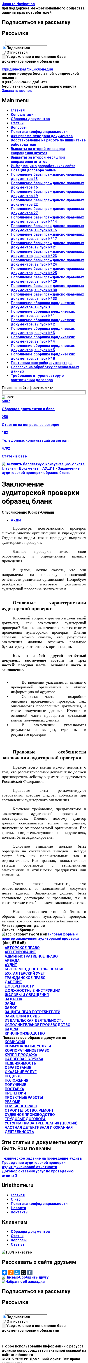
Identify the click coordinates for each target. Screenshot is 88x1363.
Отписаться (17, 52)
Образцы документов (30, 119)
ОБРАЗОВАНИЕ (18, 1067)
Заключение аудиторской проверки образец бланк (41, 470)
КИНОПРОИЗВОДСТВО (25, 1033)
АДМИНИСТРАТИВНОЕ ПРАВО (31, 956)
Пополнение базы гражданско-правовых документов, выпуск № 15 (47, 228)
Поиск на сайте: (16, 388)
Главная (18, 110)
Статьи (17, 123)
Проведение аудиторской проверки (33, 1162)
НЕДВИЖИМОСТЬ (20, 1063)
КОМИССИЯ (15, 1042)
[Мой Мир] (17, 1272)
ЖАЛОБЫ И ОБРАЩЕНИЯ (27, 995)
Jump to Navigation (18, 4)
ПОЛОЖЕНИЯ (16, 1080)
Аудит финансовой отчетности (29, 1167)
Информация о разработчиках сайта (43, 166)
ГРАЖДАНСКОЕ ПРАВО (25, 978)
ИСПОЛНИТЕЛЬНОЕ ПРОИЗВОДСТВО (37, 1025)
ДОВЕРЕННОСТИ (19, 986)
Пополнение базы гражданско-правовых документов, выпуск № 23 (47, 253)
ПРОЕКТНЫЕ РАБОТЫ (24, 1097)
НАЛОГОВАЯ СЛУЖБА (24, 1059)
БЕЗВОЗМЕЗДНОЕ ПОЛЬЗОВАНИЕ (34, 969)
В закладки (35, 1281)
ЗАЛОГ (11, 1008)
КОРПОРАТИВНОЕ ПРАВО (27, 1050)
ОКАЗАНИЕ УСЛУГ (21, 1072)
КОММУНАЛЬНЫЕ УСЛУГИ (28, 1046)
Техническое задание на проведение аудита (42, 1158)
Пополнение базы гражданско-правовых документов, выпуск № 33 (47, 296)
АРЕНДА (12, 960)
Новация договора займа (33, 170)
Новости (18, 1208)
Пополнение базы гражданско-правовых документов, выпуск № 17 (47, 236)
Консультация (23, 114)
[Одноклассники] (11, 1272)
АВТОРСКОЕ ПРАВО (22, 948)
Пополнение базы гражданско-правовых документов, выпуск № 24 (47, 262)
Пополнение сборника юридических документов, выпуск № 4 (43, 339)
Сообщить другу (34, 1277)
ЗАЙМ (10, 1003)
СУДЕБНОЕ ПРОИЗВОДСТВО (30, 1115)
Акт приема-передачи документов (42, 136)
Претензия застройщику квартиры (41, 363)
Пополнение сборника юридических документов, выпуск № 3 (43, 330)
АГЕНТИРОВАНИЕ (20, 952)
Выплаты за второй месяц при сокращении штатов (38, 151)
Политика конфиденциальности (39, 132)
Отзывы (18, 1244)
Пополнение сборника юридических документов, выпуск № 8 (43, 356)
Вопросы (19, 127)
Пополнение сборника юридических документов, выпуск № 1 (43, 313)
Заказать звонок (17, 91)
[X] (23, 1272)
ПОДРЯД (13, 1076)
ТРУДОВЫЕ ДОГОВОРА (25, 1119)
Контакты (19, 1212)
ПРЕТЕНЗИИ (15, 1093)
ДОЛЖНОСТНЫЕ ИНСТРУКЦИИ (32, 990)
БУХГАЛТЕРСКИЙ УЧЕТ (25, 973)
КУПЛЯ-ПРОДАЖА (21, 1055)
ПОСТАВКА (14, 1089)
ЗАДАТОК (13, 999)
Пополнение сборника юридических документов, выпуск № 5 (43, 348)
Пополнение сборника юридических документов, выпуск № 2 (43, 322)
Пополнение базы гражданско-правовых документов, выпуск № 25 (47, 270)
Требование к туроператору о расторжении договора (37, 377)
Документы (29, 468)
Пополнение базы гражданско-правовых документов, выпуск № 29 (47, 279)
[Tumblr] (29, 1272)
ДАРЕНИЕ (13, 982)
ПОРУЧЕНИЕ (15, 1085)
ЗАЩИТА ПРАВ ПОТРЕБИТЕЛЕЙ (32, 1012)
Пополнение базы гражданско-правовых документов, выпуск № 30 (47, 288)
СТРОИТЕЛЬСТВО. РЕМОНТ (29, 1110)
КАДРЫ (11, 1029)
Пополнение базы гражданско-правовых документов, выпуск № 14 (47, 219)
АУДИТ (48, 468)
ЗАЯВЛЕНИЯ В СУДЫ (23, 1016)
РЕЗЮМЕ (12, 1102)
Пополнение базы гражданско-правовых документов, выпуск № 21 (47, 245)
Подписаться (18, 48)
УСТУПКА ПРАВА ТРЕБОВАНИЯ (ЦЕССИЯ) (41, 1123)
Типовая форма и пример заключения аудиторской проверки (40, 936)
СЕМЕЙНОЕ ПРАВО (21, 1106)
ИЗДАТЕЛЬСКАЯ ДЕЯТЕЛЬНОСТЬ (34, 1020)
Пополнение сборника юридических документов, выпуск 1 (43, 305)
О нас (16, 1199)
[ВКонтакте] (4, 1272)
